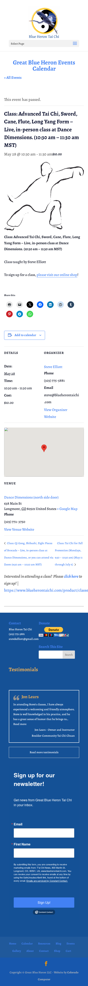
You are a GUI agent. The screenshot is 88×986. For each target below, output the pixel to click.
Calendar (27, 943)
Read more (19, 724)
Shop (57, 951)
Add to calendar (25, 335)
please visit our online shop (57, 274)
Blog (58, 943)
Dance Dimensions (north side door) (31, 497)
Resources (44, 943)
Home (12, 943)
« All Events (12, 77)
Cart (68, 951)
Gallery (16, 951)
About (30, 951)
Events (71, 943)
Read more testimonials (44, 752)
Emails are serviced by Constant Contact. (47, 880)
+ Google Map (67, 508)
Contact (44, 951)
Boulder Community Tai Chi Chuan (53, 736)
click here (71, 576)
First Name (22, 844)
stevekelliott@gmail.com (24, 639)
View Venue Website (19, 529)
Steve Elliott (53, 366)
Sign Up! (44, 902)
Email (18, 824)
